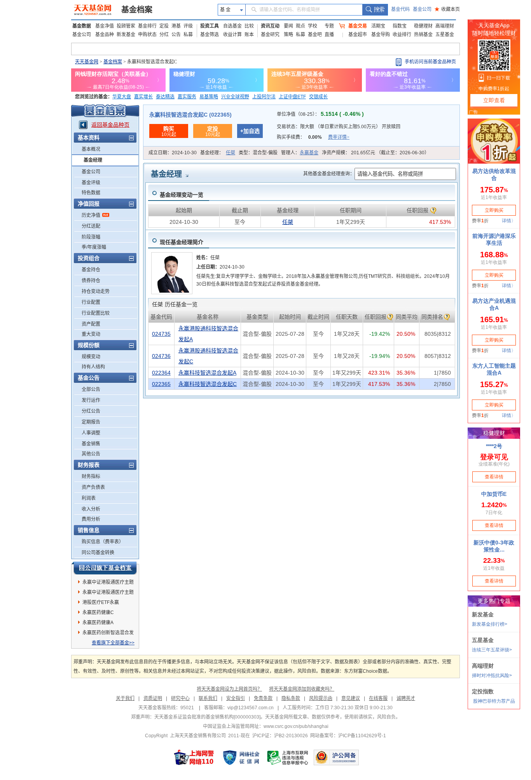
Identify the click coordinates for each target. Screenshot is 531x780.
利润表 (89, 498)
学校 (312, 26)
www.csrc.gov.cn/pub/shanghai (296, 726)
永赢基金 (309, 152)
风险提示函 (320, 698)
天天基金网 (86, 62)
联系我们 (208, 698)
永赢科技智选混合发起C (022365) (190, 115)
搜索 (375, 9)
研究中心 (180, 698)
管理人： (299, 152)
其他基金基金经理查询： (329, 173)
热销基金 (423, 34)
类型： (258, 152)
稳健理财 (423, 26)
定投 (164, 26)
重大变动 (91, 334)
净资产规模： (375, 152)
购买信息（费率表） (103, 541)
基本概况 (91, 149)
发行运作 (91, 400)
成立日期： (172, 152)
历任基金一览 (174, 304)
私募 (188, 34)
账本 (249, 34)
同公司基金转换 (98, 552)
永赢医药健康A (98, 622)
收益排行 (402, 34)
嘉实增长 (143, 96)
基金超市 (357, 34)
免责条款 (263, 698)
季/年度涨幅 (94, 247)
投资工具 (209, 26)
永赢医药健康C (98, 612)
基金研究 (270, 34)
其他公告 (91, 454)
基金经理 (93, 160)
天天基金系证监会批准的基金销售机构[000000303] (207, 717)
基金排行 (147, 26)
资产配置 (91, 324)
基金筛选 (209, 34)
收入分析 (91, 509)
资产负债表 (93, 487)
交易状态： (338, 126)
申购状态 (147, 34)
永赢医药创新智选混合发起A (108, 634)
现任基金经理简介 (181, 242)
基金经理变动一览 (181, 195)
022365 (161, 384)
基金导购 (380, 34)
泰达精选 (165, 96)
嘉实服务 (187, 96)
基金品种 (104, 34)
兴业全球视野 (235, 96)
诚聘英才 (406, 698)
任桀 (230, 152)
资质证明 (152, 698)
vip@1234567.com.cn (250, 707)
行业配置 (91, 302)
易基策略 (208, 96)
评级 (188, 26)
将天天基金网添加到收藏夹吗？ (301, 689)
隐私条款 (290, 698)
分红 (164, 34)
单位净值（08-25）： (320, 114)
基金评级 (91, 182)
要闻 (288, 26)
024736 (161, 356)
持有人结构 (93, 367)
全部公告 (91, 389)
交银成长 (318, 96)
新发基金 (126, 34)
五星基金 (444, 34)
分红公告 (91, 411)
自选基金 (232, 26)
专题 (329, 26)
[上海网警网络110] (194, 757)
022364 (161, 373)
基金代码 (400, 9)
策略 (288, 34)
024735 (161, 334)
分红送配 (91, 226)
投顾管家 (126, 26)
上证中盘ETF (292, 96)
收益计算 (232, 34)
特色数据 (91, 192)
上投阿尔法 (264, 96)
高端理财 (444, 26)
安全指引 (235, 698)
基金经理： (217, 152)
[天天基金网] (93, 10)
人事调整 (91, 433)
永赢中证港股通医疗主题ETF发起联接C (108, 583)
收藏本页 (447, 9)
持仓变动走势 (96, 291)
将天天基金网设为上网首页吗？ (229, 689)
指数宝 (400, 26)
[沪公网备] (336, 757)
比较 (249, 26)
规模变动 (91, 356)
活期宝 (378, 26)
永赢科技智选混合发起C (207, 384)
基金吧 (315, 34)
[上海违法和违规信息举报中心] (288, 757)
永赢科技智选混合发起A (207, 373)
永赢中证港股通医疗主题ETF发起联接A (108, 593)
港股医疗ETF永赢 (100, 602)
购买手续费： (313, 137)
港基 (176, 26)
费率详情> (338, 137)
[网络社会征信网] (241, 757)
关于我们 (125, 698)
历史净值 (91, 215)
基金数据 (81, 26)
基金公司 (422, 9)
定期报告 (91, 422)
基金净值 (104, 26)
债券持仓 (91, 280)
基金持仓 (91, 269)
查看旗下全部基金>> (113, 643)
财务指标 (91, 476)
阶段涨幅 (91, 237)
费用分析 (91, 519)
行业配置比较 (96, 313)
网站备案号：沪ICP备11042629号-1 (348, 735)
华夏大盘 (121, 96)
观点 (300, 26)
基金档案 (136, 9)
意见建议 (350, 698)
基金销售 (91, 444)
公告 (176, 34)
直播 (329, 34)
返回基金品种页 (110, 125)
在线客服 (378, 698)
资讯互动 (270, 26)
